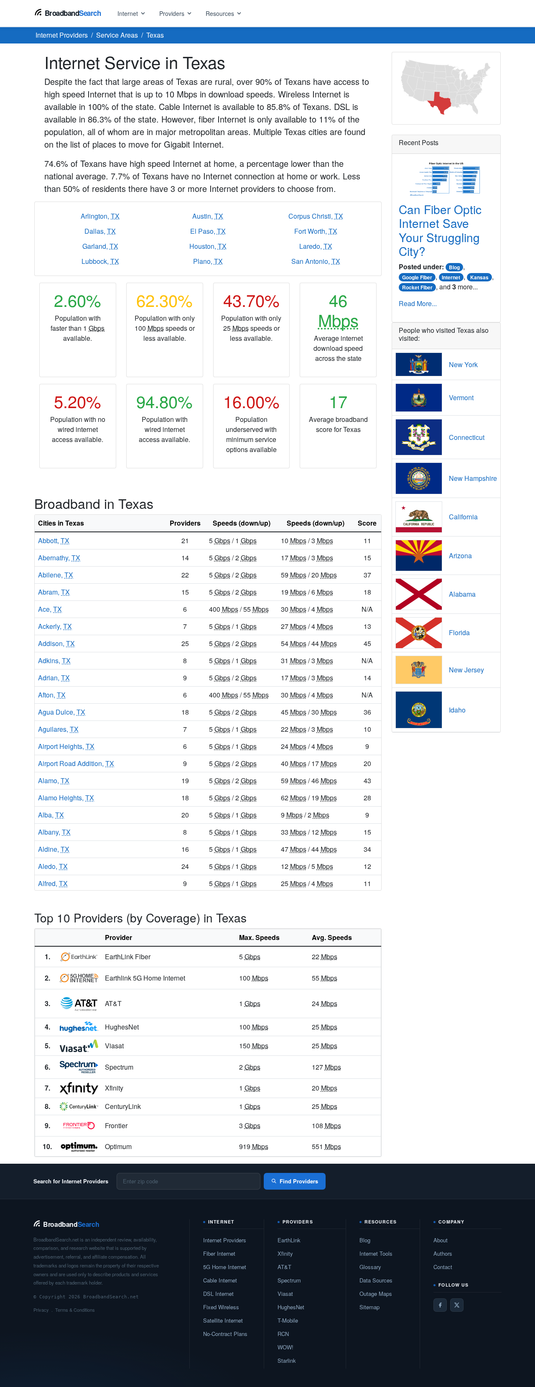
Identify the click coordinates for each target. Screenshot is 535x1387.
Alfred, (53, 883)
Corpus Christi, (315, 216)
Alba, (51, 815)
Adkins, (54, 660)
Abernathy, (59, 557)
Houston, (208, 246)
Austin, (207, 216)
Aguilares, (58, 729)
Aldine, (53, 849)
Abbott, (53, 540)
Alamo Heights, (66, 797)
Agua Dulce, (61, 712)
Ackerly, (55, 626)
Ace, (50, 609)
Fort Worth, (315, 231)
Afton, (52, 695)
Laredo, (315, 246)
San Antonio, (315, 261)
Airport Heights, (66, 746)
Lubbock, (100, 261)
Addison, (56, 643)
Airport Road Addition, (76, 763)
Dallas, (100, 231)
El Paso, (208, 231)
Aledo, (53, 866)
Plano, (208, 261)
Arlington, (100, 216)
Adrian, (54, 677)
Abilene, (55, 575)
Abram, (54, 592)
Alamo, (53, 780)
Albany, (54, 832)
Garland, (100, 246)
